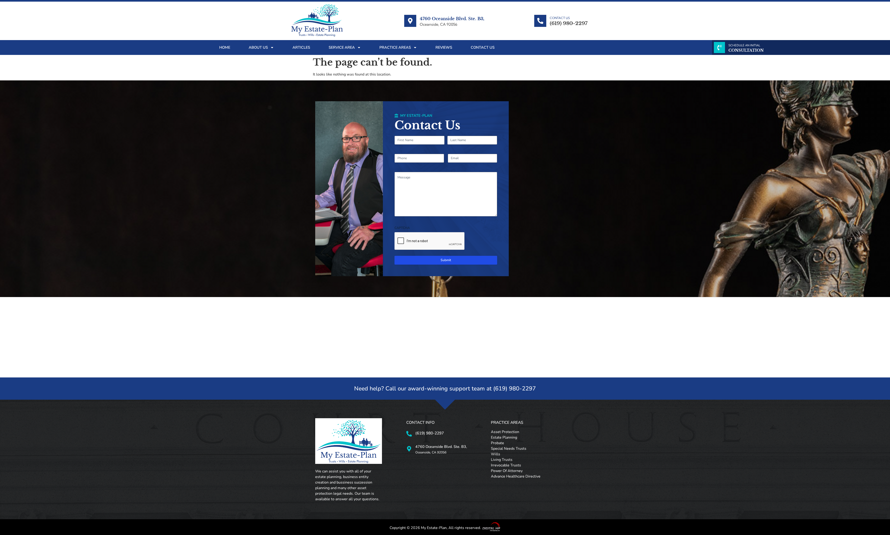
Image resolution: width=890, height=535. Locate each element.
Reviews (443, 47)
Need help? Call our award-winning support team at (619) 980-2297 (445, 389)
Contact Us (483, 47)
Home (224, 47)
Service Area (342, 47)
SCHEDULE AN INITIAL (744, 45)
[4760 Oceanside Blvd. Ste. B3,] (410, 21)
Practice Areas (395, 47)
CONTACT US (560, 18)
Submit (446, 260)
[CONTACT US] (540, 21)
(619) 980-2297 (429, 433)
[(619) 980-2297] (409, 434)
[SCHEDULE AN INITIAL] (719, 47)
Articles (301, 47)
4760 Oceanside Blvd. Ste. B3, (452, 18)
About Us (258, 47)
